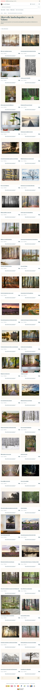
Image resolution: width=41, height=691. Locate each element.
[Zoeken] (39, 7)
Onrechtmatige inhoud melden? (24, 683)
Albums (7, 9)
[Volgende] (38, 678)
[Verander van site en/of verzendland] (39, 1)
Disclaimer (16, 683)
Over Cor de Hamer (19, 9)
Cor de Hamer (6, 4)
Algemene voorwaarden (10, 683)
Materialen (12, 9)
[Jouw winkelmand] (39, 4)
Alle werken (3, 9)
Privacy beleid (32, 683)
